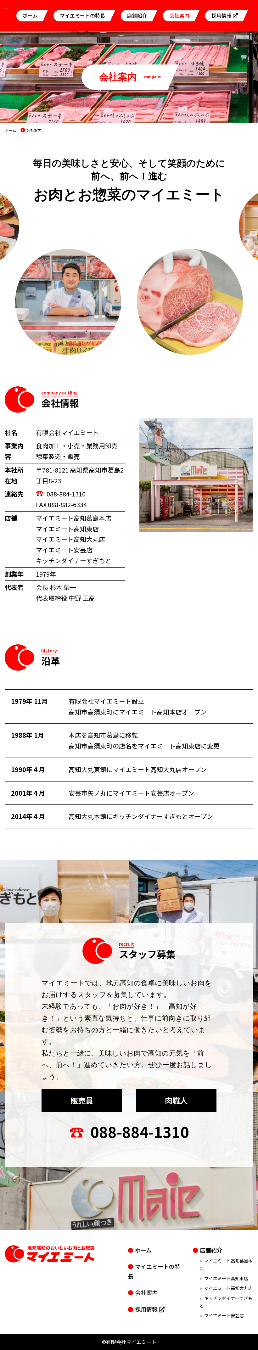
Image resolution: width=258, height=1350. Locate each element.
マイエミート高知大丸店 (228, 1288)
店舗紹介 (137, 15)
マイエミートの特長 (82, 15)
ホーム (30, 15)
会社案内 (179, 15)
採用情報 (222, 15)
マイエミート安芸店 (224, 1315)
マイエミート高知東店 (226, 1278)
